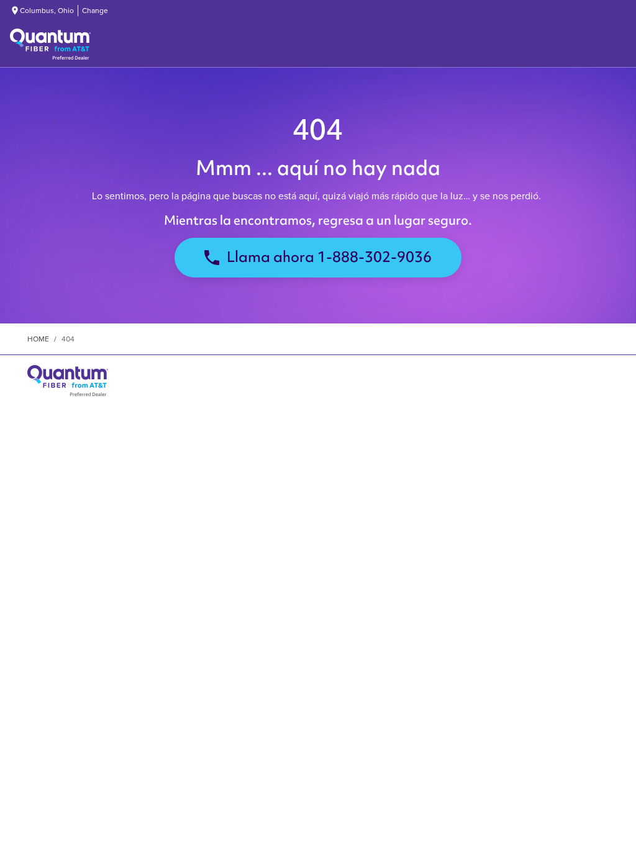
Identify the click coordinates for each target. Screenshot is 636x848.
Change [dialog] (95, 10)
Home (38, 339)
